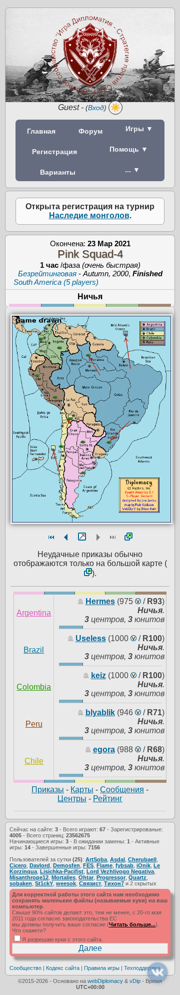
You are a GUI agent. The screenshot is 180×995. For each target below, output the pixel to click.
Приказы (48, 789)
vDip (135, 981)
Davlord (40, 865)
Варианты (58, 172)
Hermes (100, 601)
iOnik (143, 865)
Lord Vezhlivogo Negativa (120, 871)
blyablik (100, 712)
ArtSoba (96, 859)
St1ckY (44, 883)
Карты (82, 789)
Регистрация (54, 152)
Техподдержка (142, 968)
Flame (104, 865)
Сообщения (122, 789)
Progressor (111, 877)
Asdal (117, 859)
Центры (72, 798)
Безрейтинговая (47, 273)
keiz (98, 675)
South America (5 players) (56, 282)
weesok (66, 883)
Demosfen (66, 865)
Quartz (137, 877)
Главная (41, 131)
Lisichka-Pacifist (62, 871)
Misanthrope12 (29, 877)
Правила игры (102, 968)
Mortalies (64, 877)
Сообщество (26, 968)
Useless (91, 638)
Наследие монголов (89, 215)
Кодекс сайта (63, 968)
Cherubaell (142, 859)
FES (88, 865)
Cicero (18, 865)
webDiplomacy (105, 981)
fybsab (125, 865)
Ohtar (86, 877)
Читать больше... (132, 924)
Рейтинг (107, 798)
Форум (90, 131)
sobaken (21, 883)
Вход (96, 108)
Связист (90, 883)
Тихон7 (114, 883)
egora (104, 749)
